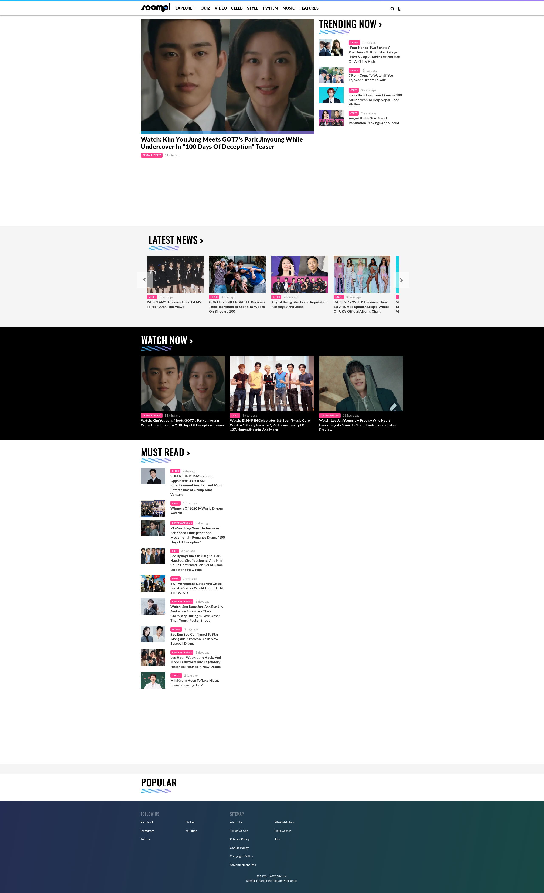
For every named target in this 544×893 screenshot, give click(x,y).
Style (252, 8)
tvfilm (176, 675)
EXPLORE (184, 8)
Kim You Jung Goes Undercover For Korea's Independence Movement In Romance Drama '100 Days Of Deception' (197, 535)
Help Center (283, 831)
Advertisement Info (243, 864)
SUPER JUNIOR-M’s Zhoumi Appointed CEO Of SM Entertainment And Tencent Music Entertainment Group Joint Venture (196, 485)
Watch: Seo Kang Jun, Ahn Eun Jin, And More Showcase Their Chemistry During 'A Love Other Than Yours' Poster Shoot (196, 613)
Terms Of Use (239, 831)
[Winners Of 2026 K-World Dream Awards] (153, 508)
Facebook (147, 822)
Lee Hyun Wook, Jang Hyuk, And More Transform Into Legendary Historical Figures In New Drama (195, 661)
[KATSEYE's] (362, 274)
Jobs (278, 839)
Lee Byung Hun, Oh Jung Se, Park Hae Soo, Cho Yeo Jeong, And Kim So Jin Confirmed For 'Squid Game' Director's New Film (197, 562)
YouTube (191, 831)
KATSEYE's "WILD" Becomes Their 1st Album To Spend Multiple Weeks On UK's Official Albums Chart (362, 306)
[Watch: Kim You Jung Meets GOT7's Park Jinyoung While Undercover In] (227, 76)
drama (176, 629)
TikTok (189, 822)
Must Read (162, 452)
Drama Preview (152, 155)
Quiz (205, 8)
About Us (236, 822)
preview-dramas (182, 523)
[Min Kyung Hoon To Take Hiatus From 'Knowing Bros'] (153, 680)
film (174, 550)
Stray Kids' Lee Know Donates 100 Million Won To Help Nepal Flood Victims (375, 99)
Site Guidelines (285, 822)
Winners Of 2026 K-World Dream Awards (196, 510)
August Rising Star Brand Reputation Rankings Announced (374, 120)
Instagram (147, 831)
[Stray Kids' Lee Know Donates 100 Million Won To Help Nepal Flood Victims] (331, 95)
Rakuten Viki (281, 880)
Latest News (173, 239)
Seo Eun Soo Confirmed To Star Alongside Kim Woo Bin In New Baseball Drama (194, 638)
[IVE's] (175, 274)
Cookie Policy (239, 847)
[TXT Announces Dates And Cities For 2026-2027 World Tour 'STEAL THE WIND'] (153, 583)
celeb (175, 471)
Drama (354, 42)
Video (221, 8)
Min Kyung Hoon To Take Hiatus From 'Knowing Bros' (194, 682)
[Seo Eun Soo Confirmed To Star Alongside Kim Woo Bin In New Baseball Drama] (153, 634)
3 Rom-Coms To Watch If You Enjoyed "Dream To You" (371, 77)
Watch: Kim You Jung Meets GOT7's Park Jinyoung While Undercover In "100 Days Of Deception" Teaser (222, 142)
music (175, 503)
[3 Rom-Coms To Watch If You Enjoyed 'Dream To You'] (331, 75)
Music (289, 8)
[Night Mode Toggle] (399, 9)
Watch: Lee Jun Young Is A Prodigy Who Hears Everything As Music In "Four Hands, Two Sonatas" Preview (358, 424)
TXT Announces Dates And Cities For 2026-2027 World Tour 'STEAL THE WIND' (197, 588)
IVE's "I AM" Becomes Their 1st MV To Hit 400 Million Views (174, 304)
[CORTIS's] (237, 274)
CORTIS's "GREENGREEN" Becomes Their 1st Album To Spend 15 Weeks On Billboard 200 (237, 306)
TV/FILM (270, 8)
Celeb (237, 8)
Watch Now (164, 340)
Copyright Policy (241, 856)
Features (309, 8)
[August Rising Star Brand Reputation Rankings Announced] (331, 118)
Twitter (145, 839)
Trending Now (348, 23)
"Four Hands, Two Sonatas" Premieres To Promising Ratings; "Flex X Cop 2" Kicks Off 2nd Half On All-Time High (374, 54)
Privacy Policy (239, 839)
